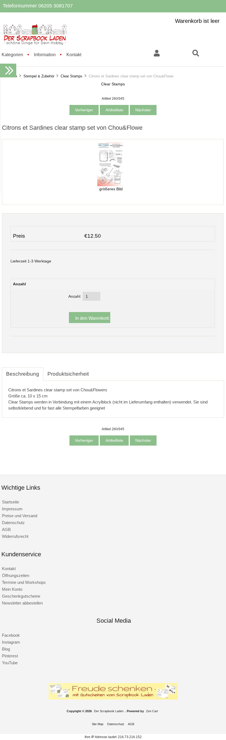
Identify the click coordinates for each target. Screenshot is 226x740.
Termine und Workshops (24, 582)
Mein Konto (12, 589)
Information (45, 54)
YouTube (10, 662)
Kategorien (12, 54)
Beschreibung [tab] (22, 374)
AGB (6, 529)
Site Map (97, 724)
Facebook (11, 635)
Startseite (10, 502)
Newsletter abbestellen (22, 603)
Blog (6, 649)
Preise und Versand (19, 515)
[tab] (97, 371)
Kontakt (73, 54)
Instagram (11, 642)
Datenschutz (13, 522)
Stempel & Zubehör (38, 76)
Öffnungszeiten (15, 575)
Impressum (12, 508)
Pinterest (10, 656)
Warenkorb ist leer (197, 21)
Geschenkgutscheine (21, 596)
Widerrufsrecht (15, 536)
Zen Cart (152, 711)
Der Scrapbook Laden (108, 711)
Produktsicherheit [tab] (68, 374)
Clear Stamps (71, 76)
